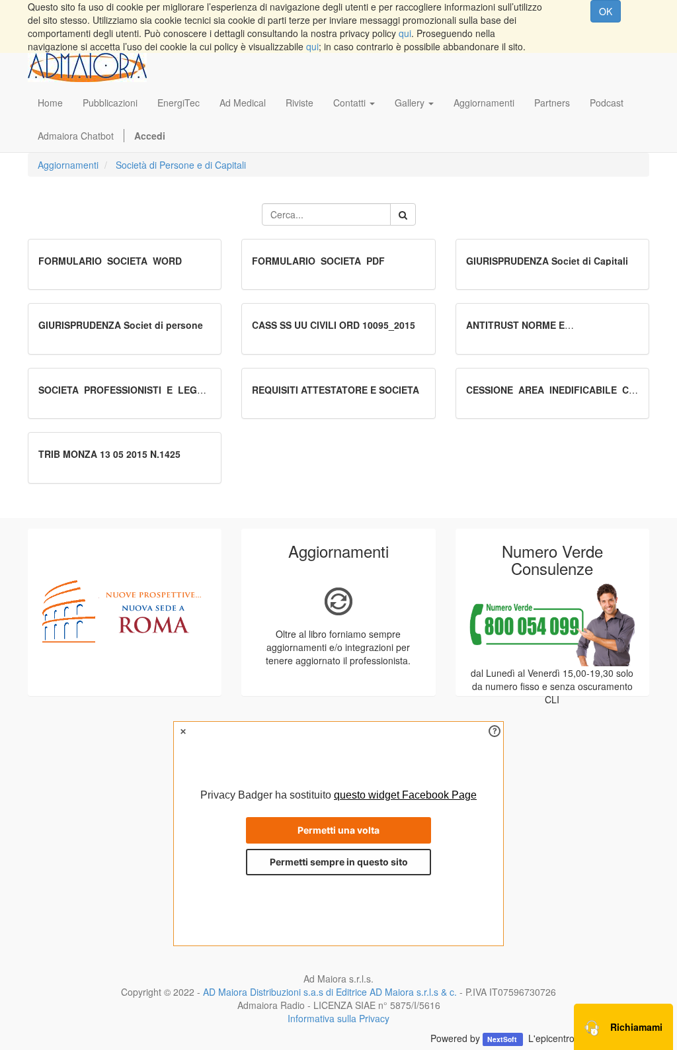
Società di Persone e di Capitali (181, 164)
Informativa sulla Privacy (338, 1018)
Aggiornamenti (68, 164)
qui (405, 33)
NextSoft (503, 1039)
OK (605, 11)
